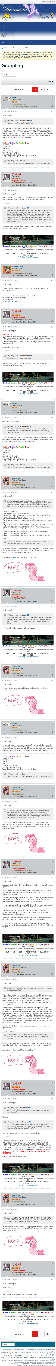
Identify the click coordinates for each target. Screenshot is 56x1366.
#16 (52, 112)
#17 (52, 190)
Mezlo (15, 98)
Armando (16, 478)
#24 (52, 738)
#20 (52, 418)
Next (49, 89)
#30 (52, 1280)
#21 (52, 492)
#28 (52, 1099)
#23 (52, 681)
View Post (32, 120)
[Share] (52, 106)
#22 (52, 606)
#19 (52, 327)
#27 (52, 979)
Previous (19, 89)
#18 (52, 281)
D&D (26, 48)
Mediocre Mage (12, 301)
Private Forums (18, 48)
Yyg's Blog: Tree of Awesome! (28, 257)
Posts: (30, 107)
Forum (8, 48)
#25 (52, 802)
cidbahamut (17, 267)
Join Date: (16, 107)
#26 (52, 878)
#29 (52, 1209)
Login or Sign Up (47, 2)
